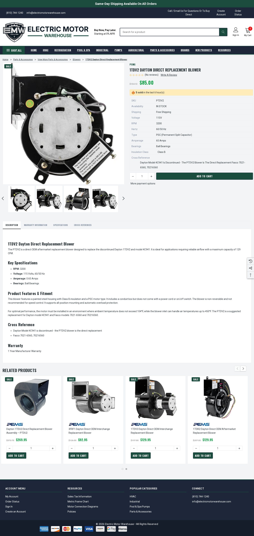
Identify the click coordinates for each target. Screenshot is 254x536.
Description (12, 225)
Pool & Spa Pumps (140, 506)
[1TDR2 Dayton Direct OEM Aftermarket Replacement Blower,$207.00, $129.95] (217, 397)
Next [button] (123, 198)
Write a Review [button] (169, 75)
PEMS (132, 64)
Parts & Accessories (141, 511)
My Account (11, 496)
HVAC (133, 496)
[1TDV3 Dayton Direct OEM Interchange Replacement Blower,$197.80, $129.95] (155, 397)
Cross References (83, 225)
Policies (72, 511)
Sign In (9, 506)
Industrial (135, 501)
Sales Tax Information (80, 496)
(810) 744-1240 (200, 496)
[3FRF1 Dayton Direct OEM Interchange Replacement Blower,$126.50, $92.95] (93, 397)
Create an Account (15, 511)
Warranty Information (35, 225)
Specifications (60, 225)
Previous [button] (237, 368)
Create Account (221, 13)
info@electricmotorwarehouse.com (211, 501)
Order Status (238, 13)
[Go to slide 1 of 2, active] (122, 469)
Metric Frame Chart (78, 501)
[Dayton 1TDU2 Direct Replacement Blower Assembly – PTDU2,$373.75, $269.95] (31, 397)
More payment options (143, 183)
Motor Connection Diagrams (83, 506)
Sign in (236, 35)
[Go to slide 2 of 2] (126, 469)
